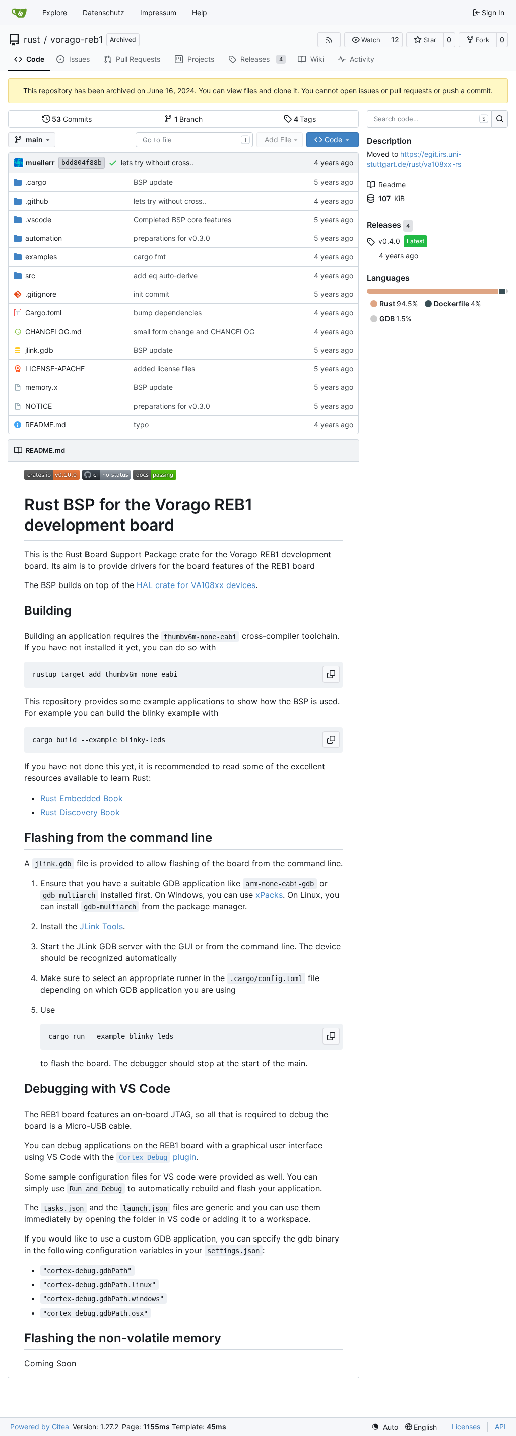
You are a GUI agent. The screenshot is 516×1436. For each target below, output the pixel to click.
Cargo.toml (43, 312)
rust (32, 40)
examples (41, 256)
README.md (45, 424)
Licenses (466, 1426)
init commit (151, 294)
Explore (54, 12)
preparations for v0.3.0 (172, 238)
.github (36, 201)
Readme (392, 184)
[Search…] (499, 119)
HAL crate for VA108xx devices (196, 585)
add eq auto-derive (166, 275)
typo (141, 424)
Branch (188, 119)
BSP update (153, 182)
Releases (385, 225)
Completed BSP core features (182, 219)
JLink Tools (101, 926)
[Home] (19, 13)
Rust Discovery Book (80, 812)
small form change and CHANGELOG (194, 331)
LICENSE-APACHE (55, 368)
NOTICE (38, 406)
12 (395, 39)
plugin (157, 1157)
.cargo (35, 182)
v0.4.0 (389, 241)
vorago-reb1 (76, 40)
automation (43, 238)
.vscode (38, 219)
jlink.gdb (39, 350)
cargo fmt (150, 256)
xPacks (269, 895)
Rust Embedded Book (81, 798)
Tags (305, 119)
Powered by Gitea (39, 1426)
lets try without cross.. (157, 162)
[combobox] (194, 139)
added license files (164, 368)
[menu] (384, 1427)
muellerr (40, 162)
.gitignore (40, 294)
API (500, 1426)
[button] (366, 39)
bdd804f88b (81, 162)
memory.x (41, 387)
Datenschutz (103, 12)
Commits (72, 119)
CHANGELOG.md (53, 331)
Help (199, 12)
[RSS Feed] (329, 39)
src (30, 275)
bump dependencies (168, 312)
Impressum (158, 12)
